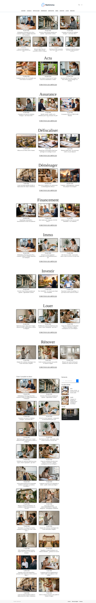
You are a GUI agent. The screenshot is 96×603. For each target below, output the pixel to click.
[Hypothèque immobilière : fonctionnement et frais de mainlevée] (26, 210)
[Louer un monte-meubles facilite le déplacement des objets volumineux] (26, 175)
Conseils (71, 397)
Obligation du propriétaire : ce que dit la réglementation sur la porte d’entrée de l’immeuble (70, 415)
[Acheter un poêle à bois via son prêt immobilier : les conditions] (70, 210)
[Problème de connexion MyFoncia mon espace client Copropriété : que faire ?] (73, 42)
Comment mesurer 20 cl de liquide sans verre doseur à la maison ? (26, 78)
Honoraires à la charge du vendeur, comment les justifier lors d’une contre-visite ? (26, 529)
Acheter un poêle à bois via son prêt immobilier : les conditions (70, 220)
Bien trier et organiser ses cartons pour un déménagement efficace (48, 186)
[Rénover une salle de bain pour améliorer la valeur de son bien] (70, 352)
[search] (79, 5)
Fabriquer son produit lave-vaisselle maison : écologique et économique (74, 401)
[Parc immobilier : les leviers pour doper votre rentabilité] (48, 281)
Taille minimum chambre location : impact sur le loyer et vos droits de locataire (26, 551)
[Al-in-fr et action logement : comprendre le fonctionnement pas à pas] (23, 42)
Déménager (48, 165)
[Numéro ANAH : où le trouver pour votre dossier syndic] (65, 391)
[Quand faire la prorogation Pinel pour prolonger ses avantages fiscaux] (48, 140)
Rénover (48, 342)
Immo (48, 234)
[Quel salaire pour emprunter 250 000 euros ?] (48, 210)
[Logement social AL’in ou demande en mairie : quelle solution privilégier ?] (49, 473)
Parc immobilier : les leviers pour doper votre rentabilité (48, 291)
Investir (48, 271)
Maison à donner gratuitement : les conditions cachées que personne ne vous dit (26, 507)
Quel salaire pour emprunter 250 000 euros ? (48, 220)
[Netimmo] (48, 5)
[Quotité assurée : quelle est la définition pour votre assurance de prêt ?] (48, 104)
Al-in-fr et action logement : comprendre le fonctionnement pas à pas (23, 50)
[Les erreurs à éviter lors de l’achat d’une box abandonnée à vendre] (48, 68)
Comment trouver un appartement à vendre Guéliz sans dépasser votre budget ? (49, 574)
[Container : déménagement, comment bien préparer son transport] (70, 175)
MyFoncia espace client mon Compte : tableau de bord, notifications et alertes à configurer (40, 50)
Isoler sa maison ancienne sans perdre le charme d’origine (48, 362)
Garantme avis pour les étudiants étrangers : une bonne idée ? (70, 33)
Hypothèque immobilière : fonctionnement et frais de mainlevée (26, 220)
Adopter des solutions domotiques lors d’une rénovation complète (26, 362)
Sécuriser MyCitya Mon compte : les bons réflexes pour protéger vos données (70, 79)
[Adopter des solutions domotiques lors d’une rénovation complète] (26, 352)
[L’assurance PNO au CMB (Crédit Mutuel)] (70, 104)
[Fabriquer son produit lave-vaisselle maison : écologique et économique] (65, 400)
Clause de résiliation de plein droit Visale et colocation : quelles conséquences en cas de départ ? (69, 327)
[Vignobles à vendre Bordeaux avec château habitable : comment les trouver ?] (49, 540)
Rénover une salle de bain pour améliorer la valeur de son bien (70, 362)
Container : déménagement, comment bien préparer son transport (70, 186)
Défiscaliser (48, 130)
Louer (48, 305)
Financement (48, 200)
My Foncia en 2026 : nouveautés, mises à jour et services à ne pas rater (56, 50)
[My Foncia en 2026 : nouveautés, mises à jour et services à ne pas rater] (56, 42)
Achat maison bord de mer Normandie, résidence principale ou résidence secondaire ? (26, 485)
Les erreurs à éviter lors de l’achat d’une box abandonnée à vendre (48, 78)
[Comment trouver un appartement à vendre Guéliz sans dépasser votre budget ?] (49, 562)
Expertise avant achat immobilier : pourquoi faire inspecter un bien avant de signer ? (26, 574)
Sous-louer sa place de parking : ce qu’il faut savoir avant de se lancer (69, 291)
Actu (48, 58)
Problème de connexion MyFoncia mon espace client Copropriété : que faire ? (73, 50)
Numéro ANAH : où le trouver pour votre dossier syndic (74, 391)
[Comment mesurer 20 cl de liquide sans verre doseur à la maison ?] (26, 68)
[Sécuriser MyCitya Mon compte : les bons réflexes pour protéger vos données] (70, 68)
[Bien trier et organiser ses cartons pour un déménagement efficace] (48, 175)
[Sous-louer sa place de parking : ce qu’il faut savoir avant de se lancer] (70, 281)
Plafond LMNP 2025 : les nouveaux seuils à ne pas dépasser (70, 151)
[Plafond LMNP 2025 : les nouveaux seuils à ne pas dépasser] (70, 140)
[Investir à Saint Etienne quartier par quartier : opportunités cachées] (48, 22)
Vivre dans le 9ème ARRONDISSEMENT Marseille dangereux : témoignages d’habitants (49, 507)
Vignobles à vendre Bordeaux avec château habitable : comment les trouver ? (49, 551)
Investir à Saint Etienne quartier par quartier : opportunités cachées (48, 33)
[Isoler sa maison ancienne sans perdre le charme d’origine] (48, 352)
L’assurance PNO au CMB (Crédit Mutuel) (69, 115)
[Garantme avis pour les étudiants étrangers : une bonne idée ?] (70, 22)
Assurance (48, 94)
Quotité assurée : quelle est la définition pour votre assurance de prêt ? (48, 116)
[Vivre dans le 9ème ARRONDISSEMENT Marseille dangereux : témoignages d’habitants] (49, 496)
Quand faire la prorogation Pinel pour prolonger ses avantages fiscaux (48, 151)
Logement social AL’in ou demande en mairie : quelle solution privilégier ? (49, 484)
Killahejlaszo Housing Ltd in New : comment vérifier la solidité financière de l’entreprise (26, 34)
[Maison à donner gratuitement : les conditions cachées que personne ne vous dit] (26, 496)
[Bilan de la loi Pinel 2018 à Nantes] (26, 140)
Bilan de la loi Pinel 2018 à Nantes (26, 150)
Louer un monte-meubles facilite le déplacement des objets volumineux (26, 186)
